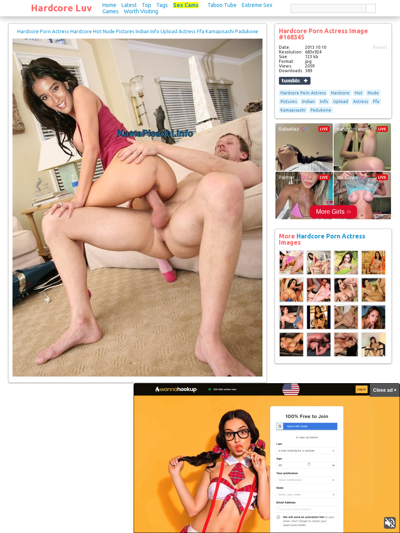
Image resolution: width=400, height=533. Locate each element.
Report (380, 47)
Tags (162, 5)
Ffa (376, 101)
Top (146, 5)
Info (324, 101)
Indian (308, 101)
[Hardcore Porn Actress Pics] (291, 273)
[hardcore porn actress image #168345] (137, 375)
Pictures (288, 101)
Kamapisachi (292, 110)
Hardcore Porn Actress (303, 93)
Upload (340, 101)
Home (109, 5)
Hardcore (340, 93)
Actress (360, 101)
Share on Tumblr (295, 81)
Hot (358, 93)
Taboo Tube (222, 5)
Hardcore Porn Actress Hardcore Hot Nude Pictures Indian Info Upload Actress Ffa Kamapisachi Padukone (137, 31)
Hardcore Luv (61, 8)
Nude (373, 93)
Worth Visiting (141, 11)
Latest (129, 5)
